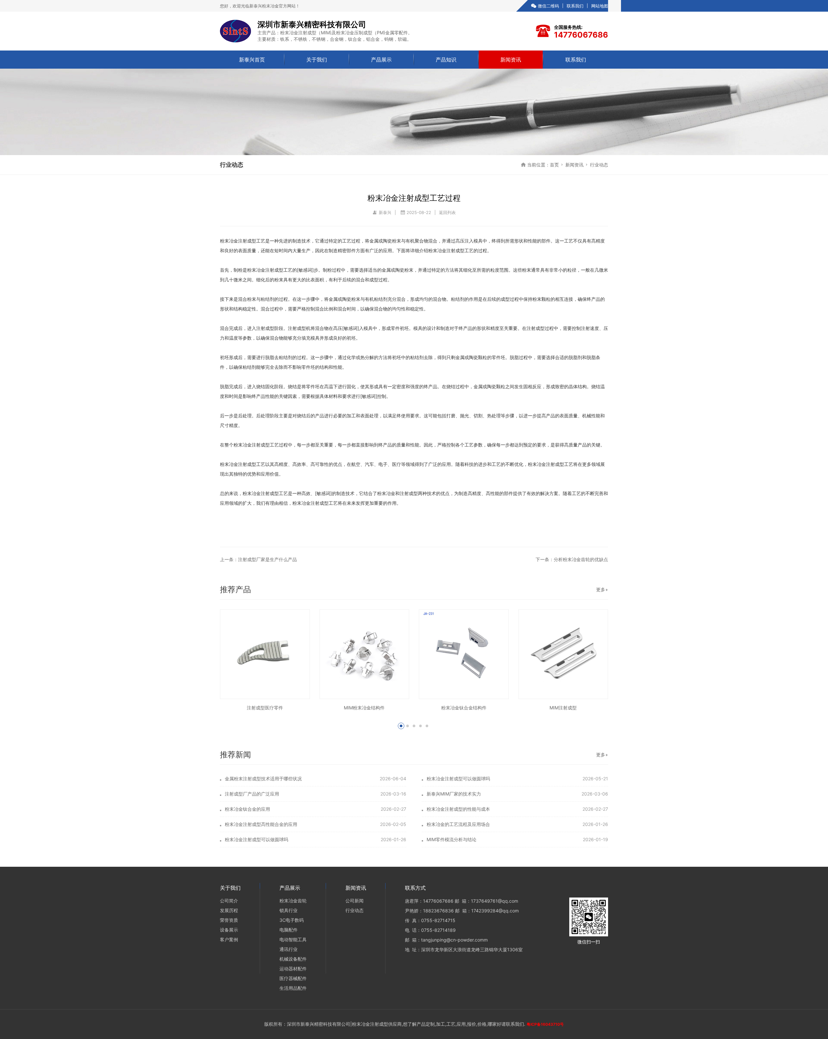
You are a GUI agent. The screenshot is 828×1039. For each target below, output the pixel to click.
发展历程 (229, 910)
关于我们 (316, 59)
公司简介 (229, 900)
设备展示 (229, 929)
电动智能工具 (293, 939)
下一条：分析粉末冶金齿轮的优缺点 (572, 559)
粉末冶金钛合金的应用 (247, 809)
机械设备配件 (293, 959)
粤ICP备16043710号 (545, 1024)
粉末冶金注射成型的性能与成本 (458, 809)
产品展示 (381, 59)
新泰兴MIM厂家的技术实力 (454, 793)
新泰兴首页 (252, 59)
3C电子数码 (291, 920)
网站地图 (599, 5)
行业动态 (599, 164)
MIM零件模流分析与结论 (451, 839)
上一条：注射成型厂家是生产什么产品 (258, 559)
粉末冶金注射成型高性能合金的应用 (261, 824)
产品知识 (446, 59)
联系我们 (575, 5)
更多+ (602, 589)
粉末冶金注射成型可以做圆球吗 (458, 778)
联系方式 (415, 888)
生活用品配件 (293, 988)
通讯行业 (288, 949)
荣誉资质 (229, 920)
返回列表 (447, 212)
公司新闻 (354, 900)
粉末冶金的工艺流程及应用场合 (458, 824)
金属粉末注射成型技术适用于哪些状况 (263, 778)
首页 (554, 164)
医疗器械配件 (293, 978)
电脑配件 (288, 929)
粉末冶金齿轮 (293, 900)
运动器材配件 (293, 968)
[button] (401, 726)
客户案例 (229, 939)
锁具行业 (288, 910)
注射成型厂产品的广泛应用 (252, 793)
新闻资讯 (510, 59)
